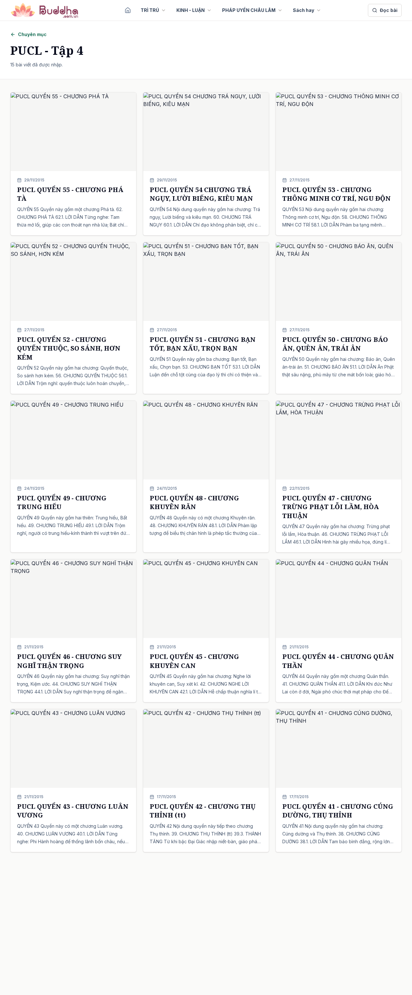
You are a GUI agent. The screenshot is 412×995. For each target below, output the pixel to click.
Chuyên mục (32, 34)
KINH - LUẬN (190, 10)
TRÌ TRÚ (150, 10)
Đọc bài (389, 10)
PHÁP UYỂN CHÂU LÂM (249, 10)
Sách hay (303, 10)
